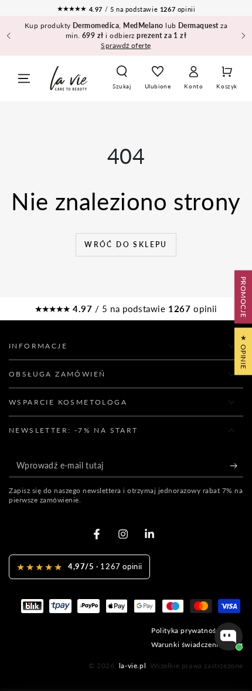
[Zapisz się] (236, 465)
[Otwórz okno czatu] (228, 636)
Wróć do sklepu (126, 244)
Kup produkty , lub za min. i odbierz (126, 35)
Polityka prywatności (186, 630)
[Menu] (24, 78)
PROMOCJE (243, 297)
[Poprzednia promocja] (9, 36)
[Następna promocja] (243, 36)
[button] (122, 78)
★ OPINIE (243, 352)
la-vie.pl (132, 665)
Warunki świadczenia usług (197, 644)
